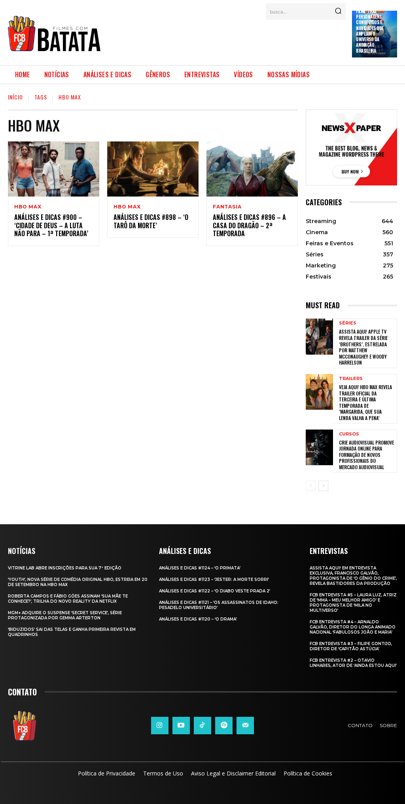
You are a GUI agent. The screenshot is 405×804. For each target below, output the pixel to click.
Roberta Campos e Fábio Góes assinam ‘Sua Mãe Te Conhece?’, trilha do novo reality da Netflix (68, 599)
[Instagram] (159, 725)
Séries (347, 323)
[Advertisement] (251, 37)
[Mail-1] (245, 725)
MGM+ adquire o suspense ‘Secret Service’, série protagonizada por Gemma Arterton (65, 615)
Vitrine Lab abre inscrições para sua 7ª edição (64, 568)
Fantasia (227, 206)
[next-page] (323, 486)
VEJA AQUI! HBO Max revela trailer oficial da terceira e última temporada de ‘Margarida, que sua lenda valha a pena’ (365, 402)
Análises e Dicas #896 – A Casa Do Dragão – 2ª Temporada (249, 225)
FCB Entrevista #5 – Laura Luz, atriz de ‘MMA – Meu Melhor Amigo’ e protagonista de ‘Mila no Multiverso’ (353, 602)
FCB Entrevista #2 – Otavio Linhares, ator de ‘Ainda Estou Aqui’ (353, 663)
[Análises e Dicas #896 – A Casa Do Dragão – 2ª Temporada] (252, 169)
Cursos (349, 434)
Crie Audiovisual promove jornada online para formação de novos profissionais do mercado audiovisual (366, 454)
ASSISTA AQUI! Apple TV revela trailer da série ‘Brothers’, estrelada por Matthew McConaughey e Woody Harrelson (363, 347)
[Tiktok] (202, 725)
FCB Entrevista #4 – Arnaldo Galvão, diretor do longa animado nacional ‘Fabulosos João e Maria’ (353, 627)
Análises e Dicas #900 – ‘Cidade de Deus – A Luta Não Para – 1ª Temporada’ (51, 225)
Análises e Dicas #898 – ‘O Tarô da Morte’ (151, 221)
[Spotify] (224, 725)
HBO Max (28, 206)
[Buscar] (338, 11)
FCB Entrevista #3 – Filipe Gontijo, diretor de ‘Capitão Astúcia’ (351, 646)
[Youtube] (181, 725)
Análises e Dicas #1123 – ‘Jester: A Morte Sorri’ (214, 579)
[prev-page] (311, 486)
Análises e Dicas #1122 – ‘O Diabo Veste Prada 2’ (214, 591)
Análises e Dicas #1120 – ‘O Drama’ (198, 619)
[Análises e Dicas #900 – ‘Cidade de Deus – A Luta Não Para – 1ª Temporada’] (53, 169)
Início (15, 97)
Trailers (351, 378)
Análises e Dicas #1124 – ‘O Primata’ (199, 568)
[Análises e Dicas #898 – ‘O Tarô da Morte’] (153, 169)
